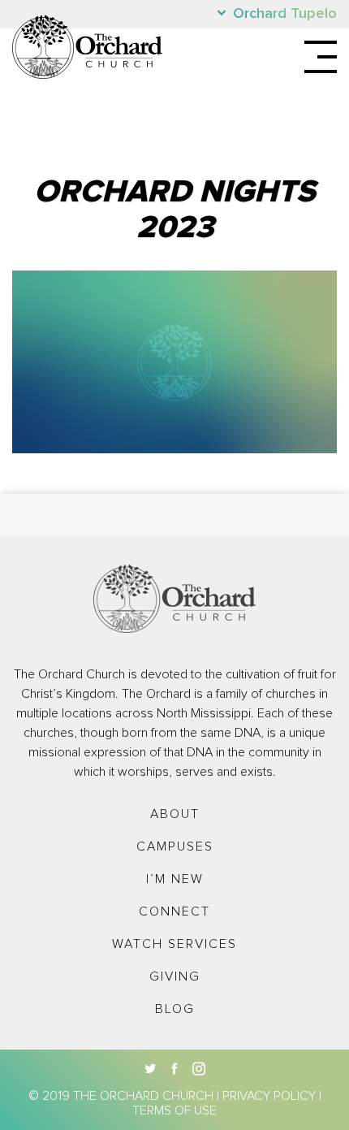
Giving (174, 976)
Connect (174, 911)
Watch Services (174, 943)
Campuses (174, 846)
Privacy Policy (269, 1095)
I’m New (175, 878)
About (175, 813)
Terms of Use (174, 1110)
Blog (175, 1008)
